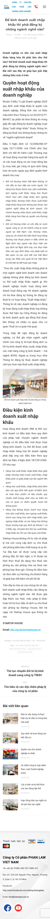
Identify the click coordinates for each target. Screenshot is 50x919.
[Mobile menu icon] (44, 7)
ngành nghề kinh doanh (17, 649)
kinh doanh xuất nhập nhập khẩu (27, 645)
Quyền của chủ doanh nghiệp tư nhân (31, 751)
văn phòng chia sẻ (34, 649)
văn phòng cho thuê (25, 652)
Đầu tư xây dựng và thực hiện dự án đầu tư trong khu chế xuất (34, 718)
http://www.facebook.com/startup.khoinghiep (23, 890)
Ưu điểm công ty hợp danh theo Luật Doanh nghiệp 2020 (33, 769)
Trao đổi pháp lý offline (21, 641)
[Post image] (10, 718)
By (34, 641)
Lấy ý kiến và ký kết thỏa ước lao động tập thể (32, 786)
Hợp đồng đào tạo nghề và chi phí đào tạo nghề (33, 802)
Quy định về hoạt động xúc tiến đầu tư (33, 735)
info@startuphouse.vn (19, 897)
